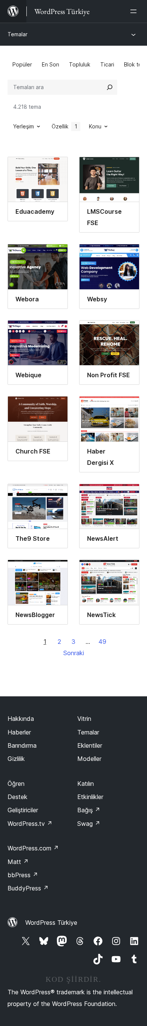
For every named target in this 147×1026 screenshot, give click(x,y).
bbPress (23, 875)
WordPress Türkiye (51, 922)
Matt (18, 862)
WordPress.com (33, 848)
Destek (18, 797)
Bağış (88, 810)
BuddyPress (28, 888)
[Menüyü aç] (135, 11)
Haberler (19, 732)
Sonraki (73, 653)
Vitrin (84, 718)
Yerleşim (23, 126)
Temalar (18, 34)
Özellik (64, 126)
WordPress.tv (30, 823)
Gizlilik (16, 758)
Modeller (89, 758)
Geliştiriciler (23, 810)
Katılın (85, 783)
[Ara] (109, 87)
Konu (95, 126)
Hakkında (21, 718)
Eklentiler (89, 745)
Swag (88, 823)
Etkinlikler (90, 797)
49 (102, 641)
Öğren (16, 783)
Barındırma (22, 745)
